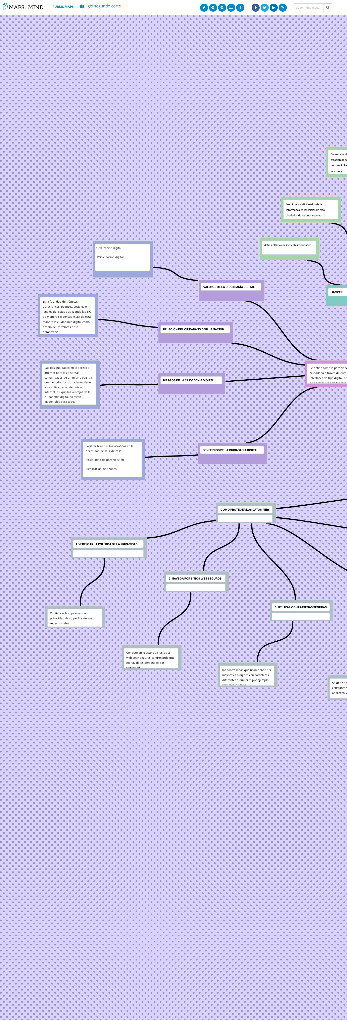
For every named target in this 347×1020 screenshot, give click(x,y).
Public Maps (63, 6)
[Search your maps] (328, 7)
